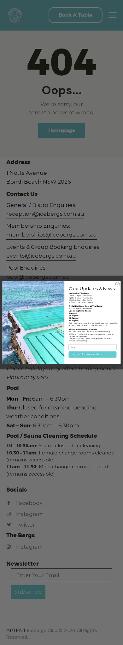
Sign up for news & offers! (87, 354)
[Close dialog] (117, 284)
